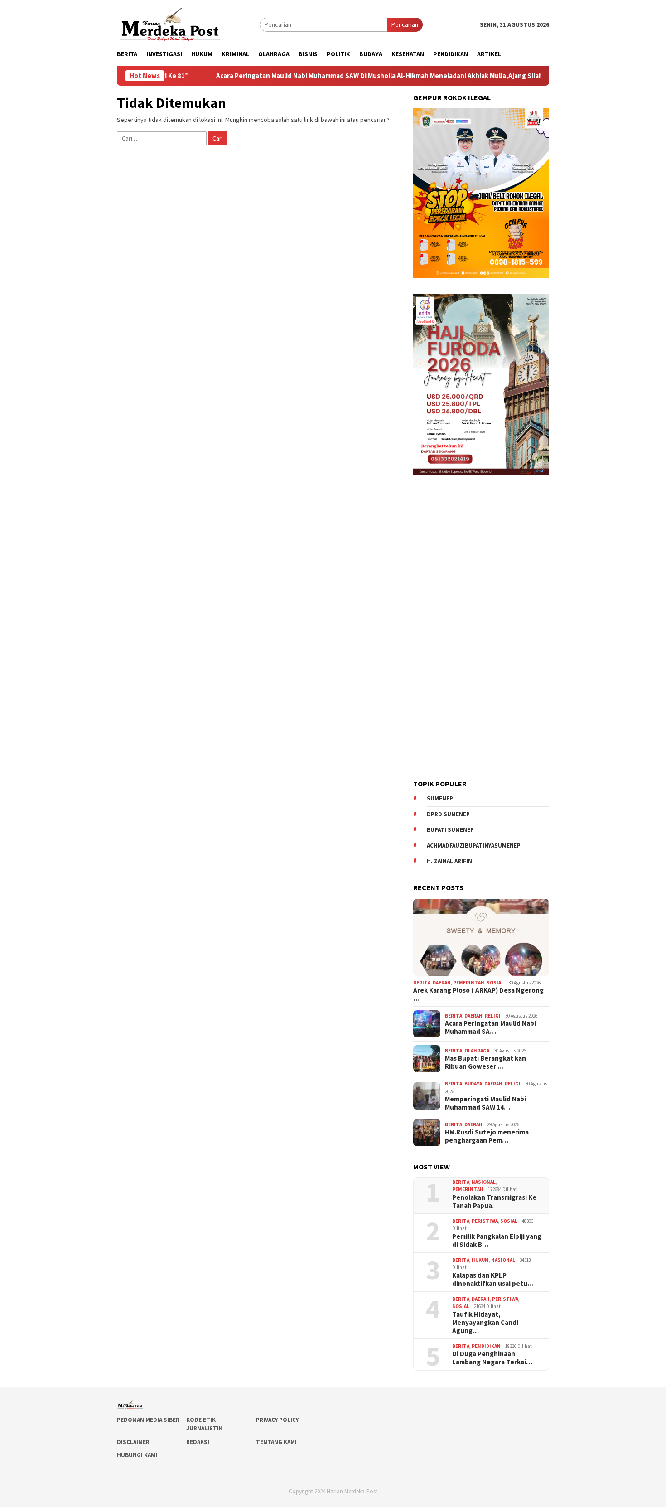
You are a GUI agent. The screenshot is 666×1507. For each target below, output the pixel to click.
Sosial (495, 982)
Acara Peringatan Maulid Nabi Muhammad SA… (490, 1027)
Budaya (473, 1084)
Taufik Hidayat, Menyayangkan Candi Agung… (485, 1322)
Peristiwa (485, 1221)
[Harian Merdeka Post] (170, 23)
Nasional (484, 1182)
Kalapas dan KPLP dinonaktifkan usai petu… (493, 1279)
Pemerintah (468, 982)
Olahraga (476, 1050)
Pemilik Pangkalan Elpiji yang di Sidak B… (496, 1240)
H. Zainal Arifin (449, 861)
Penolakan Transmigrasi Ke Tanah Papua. (494, 1201)
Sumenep (440, 798)
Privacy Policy (277, 1420)
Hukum (480, 1260)
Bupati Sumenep (450, 829)
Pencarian (404, 24)
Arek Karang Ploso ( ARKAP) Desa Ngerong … (478, 994)
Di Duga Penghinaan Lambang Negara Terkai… (492, 1358)
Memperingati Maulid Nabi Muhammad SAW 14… (485, 1103)
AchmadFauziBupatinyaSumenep (474, 845)
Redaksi (197, 1442)
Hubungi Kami (137, 1455)
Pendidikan (486, 1346)
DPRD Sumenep (448, 814)
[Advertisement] (481, 628)
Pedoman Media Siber (148, 1420)
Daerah (442, 982)
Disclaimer (133, 1442)
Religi (493, 1016)
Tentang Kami (276, 1442)
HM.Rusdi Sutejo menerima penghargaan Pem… (487, 1136)
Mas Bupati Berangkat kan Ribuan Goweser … (485, 1062)
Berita (421, 982)
